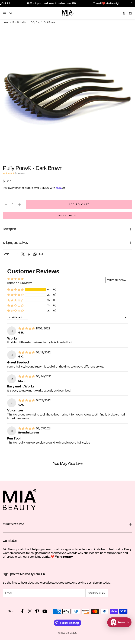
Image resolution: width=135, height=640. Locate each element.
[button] (4, 13)
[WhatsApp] (35, 254)
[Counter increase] (19, 204)
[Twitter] (23, 254)
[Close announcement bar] (131, 2)
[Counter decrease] (6, 204)
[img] (26, 328)
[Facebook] (17, 254)
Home (6, 22)
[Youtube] (44, 611)
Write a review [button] (116, 280)
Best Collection (19, 22)
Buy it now (68, 215)
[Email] (41, 254)
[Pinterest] (29, 254)
